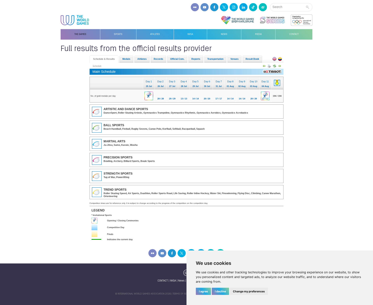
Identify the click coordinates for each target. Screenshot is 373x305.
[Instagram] (234, 7)
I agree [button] (203, 291)
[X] (224, 7)
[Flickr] (195, 7)
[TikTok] (253, 7)
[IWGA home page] (75, 20)
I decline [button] (220, 291)
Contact (294, 34)
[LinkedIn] (243, 7)
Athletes (155, 34)
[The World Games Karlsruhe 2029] (237, 20)
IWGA (190, 34)
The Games (80, 34)
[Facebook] (214, 7)
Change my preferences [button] (249, 291)
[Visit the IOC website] (301, 20)
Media (258, 34)
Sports (118, 34)
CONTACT (163, 281)
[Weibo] (263, 7)
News (224, 34)
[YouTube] (204, 7)
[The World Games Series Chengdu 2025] (272, 20)
